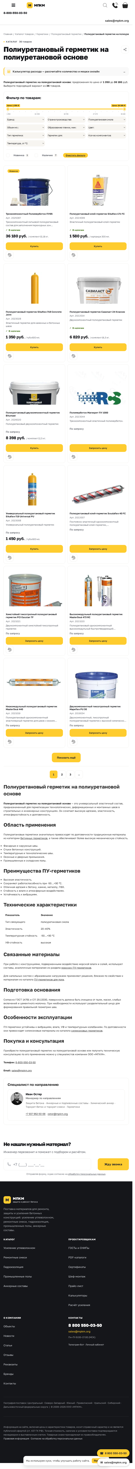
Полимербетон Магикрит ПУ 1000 (89, 412)
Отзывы (8, 1354)
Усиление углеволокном (19, 1247)
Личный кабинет (95, 1344)
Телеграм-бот (76, 1344)
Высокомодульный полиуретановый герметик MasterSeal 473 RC (96, 616)
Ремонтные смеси (15, 1257)
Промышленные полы (18, 1276)
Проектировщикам (82, 1239)
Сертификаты (77, 1266)
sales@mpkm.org (117, 20)
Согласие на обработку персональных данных (56, 1438)
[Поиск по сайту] (105, 5)
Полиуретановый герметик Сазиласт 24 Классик (97, 311)
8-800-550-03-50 (15, 13)
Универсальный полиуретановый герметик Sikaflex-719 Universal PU (30, 515)
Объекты (9, 1326)
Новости (9, 1335)
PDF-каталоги (77, 1257)
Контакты (10, 1383)
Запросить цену (98, 448)
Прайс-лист (75, 1285)
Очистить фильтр (75, 155)
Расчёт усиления (79, 1305)
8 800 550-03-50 (85, 1325)
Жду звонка (113, 1164)
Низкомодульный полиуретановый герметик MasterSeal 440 (31, 708)
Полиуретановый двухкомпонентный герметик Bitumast (33, 414)
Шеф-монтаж (76, 1276)
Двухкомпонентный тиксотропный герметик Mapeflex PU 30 (95, 708)
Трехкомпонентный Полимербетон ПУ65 (29, 213)
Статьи (8, 1345)
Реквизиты (11, 1364)
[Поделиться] (125, 49)
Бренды (9, 1373)
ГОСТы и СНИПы (78, 1247)
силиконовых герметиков (86, 1030)
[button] (14, 5)
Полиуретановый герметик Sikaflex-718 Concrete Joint (34, 313)
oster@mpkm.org (58, 1113)
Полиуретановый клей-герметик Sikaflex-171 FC (97, 213)
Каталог (9, 1239)
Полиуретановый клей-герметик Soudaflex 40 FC (98, 513)
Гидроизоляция (13, 1266)
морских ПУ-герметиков (76, 967)
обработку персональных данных (86, 1174)
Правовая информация (16, 1438)
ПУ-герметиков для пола (49, 979)
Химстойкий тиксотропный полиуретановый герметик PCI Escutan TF (31, 616)
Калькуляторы (77, 1295)
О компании (12, 1317)
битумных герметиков (33, 838)
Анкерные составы (16, 1285)
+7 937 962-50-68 (36, 1113)
